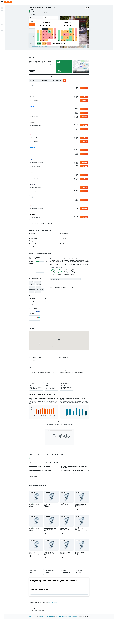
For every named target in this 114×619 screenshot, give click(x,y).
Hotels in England (58, 616)
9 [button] (46, 31)
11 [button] (52, 31)
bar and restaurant (40, 289)
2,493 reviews (39, 11)
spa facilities (31, 292)
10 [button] (49, 31)
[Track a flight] (2, 19)
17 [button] (49, 34)
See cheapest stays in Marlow (83, 512)
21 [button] (40, 37)
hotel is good (38, 284)
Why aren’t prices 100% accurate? (37, 610)
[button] (2, 2)
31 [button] (76, 40)
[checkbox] (35, 312)
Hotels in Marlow (34, 592)
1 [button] (43, 28)
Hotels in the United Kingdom (49, 616)
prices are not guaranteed (52, 602)
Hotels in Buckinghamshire (66, 616)
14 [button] (40, 34)
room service (38, 286)
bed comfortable (32, 289)
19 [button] (55, 34)
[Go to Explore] (2, 16)
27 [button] (37, 40)
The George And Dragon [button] (64, 503)
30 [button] (46, 40)
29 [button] (43, 40)
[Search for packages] (2, 13)
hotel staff (31, 281)
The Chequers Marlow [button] (64, 528)
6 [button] (64, 31)
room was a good (37, 281)
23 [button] (46, 37)
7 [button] (67, 31)
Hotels (36, 616)
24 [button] (49, 37)
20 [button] (38, 37)
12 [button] (55, 31)
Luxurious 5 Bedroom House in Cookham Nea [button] (50, 504)
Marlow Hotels (74, 616)
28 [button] (40, 40)
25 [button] (52, 37)
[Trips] (2, 24)
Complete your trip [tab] (34, 585)
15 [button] (43, 34)
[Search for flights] (2, 5)
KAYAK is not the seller (34, 606)
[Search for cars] (2, 10)
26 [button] (55, 37)
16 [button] (46, 34)
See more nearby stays (85, 488)
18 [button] (52, 34)
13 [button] (64, 34)
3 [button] (49, 28)
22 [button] (43, 37)
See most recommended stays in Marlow (81, 536)
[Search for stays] (2, 8)
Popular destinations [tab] (44, 585)
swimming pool (32, 286)
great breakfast (32, 284)
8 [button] (43, 31)
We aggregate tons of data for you (37, 608)
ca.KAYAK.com (31, 616)
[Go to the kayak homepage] (8, 2)
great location (37, 292)
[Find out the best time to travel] (2, 21)
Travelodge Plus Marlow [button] (34, 504)
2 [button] (46, 28)
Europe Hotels (40, 616)
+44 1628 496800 (32, 14)
